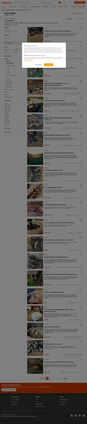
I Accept (48, 64)
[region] (44, 55)
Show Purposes (38, 64)
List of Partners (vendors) (28, 61)
